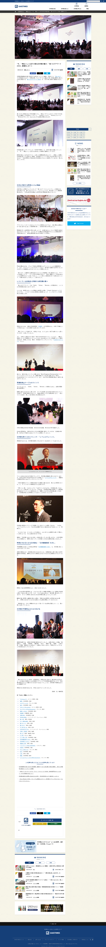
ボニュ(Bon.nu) (24, 749)
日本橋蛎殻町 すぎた (44, 546)
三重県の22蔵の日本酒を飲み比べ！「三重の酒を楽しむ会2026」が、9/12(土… (43, 873)
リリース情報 (36, 876)
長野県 (76, 134)
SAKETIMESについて (19, 939)
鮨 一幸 (22, 719)
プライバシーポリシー (49, 939)
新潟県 (69, 132)
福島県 (76, 137)
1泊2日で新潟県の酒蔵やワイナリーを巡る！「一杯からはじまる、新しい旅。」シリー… (44, 880)
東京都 (69, 134)
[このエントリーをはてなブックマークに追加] (47, 73)
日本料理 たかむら (24, 741)
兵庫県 (76, 132)
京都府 (82, 132)
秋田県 (82, 137)
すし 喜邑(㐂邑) (24, 721)
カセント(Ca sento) (25, 707)
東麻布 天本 (23, 743)
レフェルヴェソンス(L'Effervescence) (30, 757)
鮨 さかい (22, 725)
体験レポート (27, 69)
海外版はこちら (85, 939)
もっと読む (79, 183)
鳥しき (22, 733)
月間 (51, 862)
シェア (33, 73)
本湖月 (40, 326)
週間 (40, 862)
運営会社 (30, 939)
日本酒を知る (52, 8)
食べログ (57, 76)
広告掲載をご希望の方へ (72, 939)
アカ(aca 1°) (23, 699)
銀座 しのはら (23, 711)
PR (34, 869)
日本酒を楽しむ (65, 8)
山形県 (69, 137)
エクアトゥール (24, 703)
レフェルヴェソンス (50, 477)
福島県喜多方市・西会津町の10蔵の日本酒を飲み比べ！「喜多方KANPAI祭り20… (45, 894)
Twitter (102, 1)
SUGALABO (23, 717)
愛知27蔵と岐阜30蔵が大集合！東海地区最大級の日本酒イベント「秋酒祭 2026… (44, 887)
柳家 (21, 755)
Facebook (104, 1)
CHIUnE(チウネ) (24, 729)
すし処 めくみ (23, 727)
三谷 (21, 753)
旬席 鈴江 (22, 715)
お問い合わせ (38, 939)
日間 (29, 862)
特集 (87, 8)
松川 (21, 751)
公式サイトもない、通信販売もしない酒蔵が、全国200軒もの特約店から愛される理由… (45, 866)
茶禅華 (22, 713)
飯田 (21, 701)
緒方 (21, 705)
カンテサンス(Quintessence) (27, 709)
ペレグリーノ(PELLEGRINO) (27, 745)
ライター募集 (61, 939)
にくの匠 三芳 (23, 737)
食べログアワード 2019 (34, 79)
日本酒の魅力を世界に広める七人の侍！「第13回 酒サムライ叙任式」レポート (39, 776)
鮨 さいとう (23, 723)
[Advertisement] (40, 173)
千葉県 (82, 134)
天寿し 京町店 (23, 731)
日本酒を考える (77, 8)
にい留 (22, 735)
